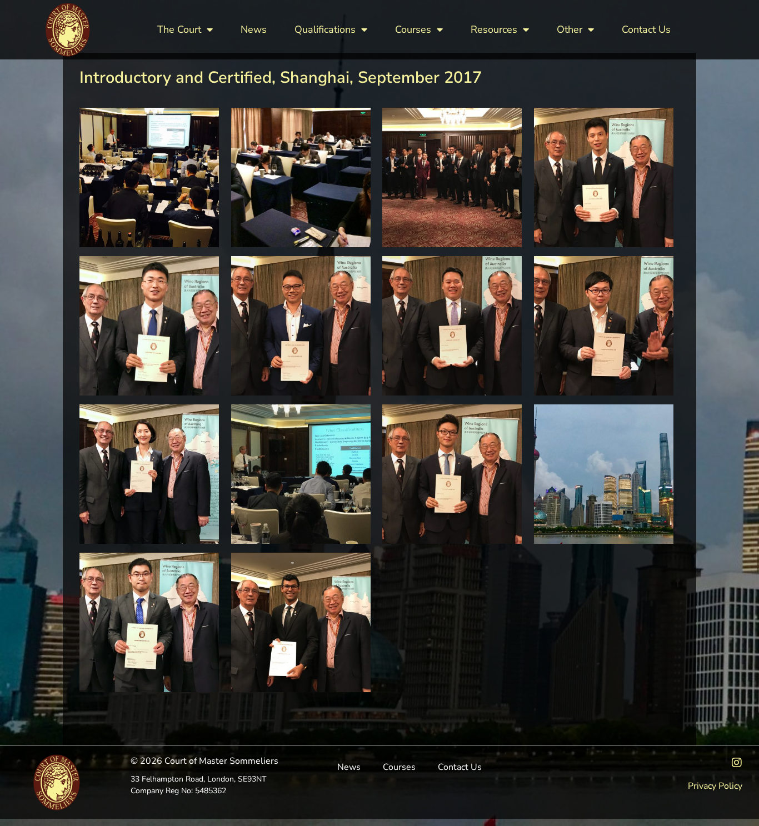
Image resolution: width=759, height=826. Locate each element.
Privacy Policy (715, 786)
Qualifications (325, 29)
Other (569, 29)
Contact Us (646, 29)
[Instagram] (736, 762)
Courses (413, 29)
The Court (179, 29)
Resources (494, 29)
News (254, 29)
